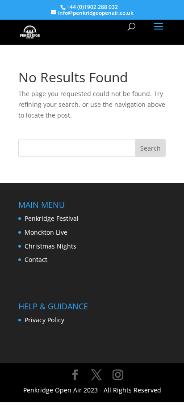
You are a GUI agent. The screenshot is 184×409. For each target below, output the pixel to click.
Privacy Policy (44, 320)
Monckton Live (46, 232)
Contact (36, 259)
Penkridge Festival (52, 218)
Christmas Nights (50, 246)
